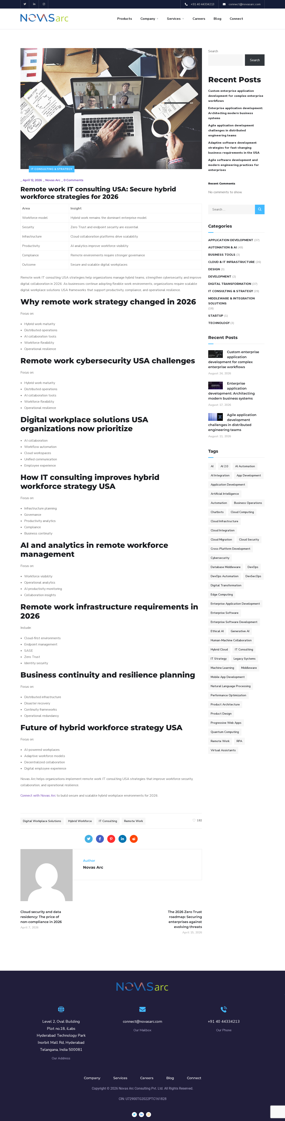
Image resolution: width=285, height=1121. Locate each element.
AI (212, 466)
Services (174, 18)
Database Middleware (226, 567)
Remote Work (133, 821)
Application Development (230, 240)
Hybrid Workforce (80, 821)
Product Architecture (225, 704)
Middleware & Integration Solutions (231, 300)
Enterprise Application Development (235, 604)
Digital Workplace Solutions (42, 821)
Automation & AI (222, 247)
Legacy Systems (245, 659)
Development (219, 277)
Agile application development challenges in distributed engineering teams (231, 130)
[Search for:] (236, 209)
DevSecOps (253, 576)
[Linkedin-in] (34, 4)
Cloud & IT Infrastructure (231, 262)
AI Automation (245, 466)
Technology (219, 323)
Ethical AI (217, 631)
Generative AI (240, 631)
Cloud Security (249, 540)
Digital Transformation (229, 284)
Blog (217, 18)
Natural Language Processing (231, 686)
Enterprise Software (224, 613)
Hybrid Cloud (219, 649)
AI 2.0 (224, 466)
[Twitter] (25, 4)
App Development (249, 475)
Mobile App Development (228, 677)
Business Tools (221, 255)
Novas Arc (52, 180)
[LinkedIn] (122, 839)
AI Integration (220, 475)
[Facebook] (100, 839)
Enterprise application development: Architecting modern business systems (235, 113)
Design (214, 269)
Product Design (221, 714)
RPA (239, 741)
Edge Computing (222, 595)
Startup (215, 316)
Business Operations (248, 503)
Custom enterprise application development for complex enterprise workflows (235, 96)
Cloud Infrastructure (224, 521)
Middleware (249, 668)
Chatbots (217, 512)
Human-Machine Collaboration (231, 640)
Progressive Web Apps (226, 723)
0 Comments (73, 180)
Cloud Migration (221, 540)
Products (124, 18)
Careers (199, 18)
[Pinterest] (111, 839)
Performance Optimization (228, 695)
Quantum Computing (225, 732)
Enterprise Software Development (234, 622)
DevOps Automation (224, 576)
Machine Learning (222, 668)
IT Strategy (219, 659)
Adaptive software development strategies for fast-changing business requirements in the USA (234, 148)
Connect (236, 18)
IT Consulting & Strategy (51, 169)
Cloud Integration (223, 530)
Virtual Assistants (223, 750)
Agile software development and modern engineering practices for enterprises (233, 165)
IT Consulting (108, 821)
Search (213, 51)
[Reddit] (134, 839)
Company (147, 18)
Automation (219, 503)
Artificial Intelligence (225, 494)
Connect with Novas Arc (38, 795)
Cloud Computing (242, 512)
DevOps (253, 567)
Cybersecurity (220, 558)
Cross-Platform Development (230, 549)
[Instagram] (44, 4)
